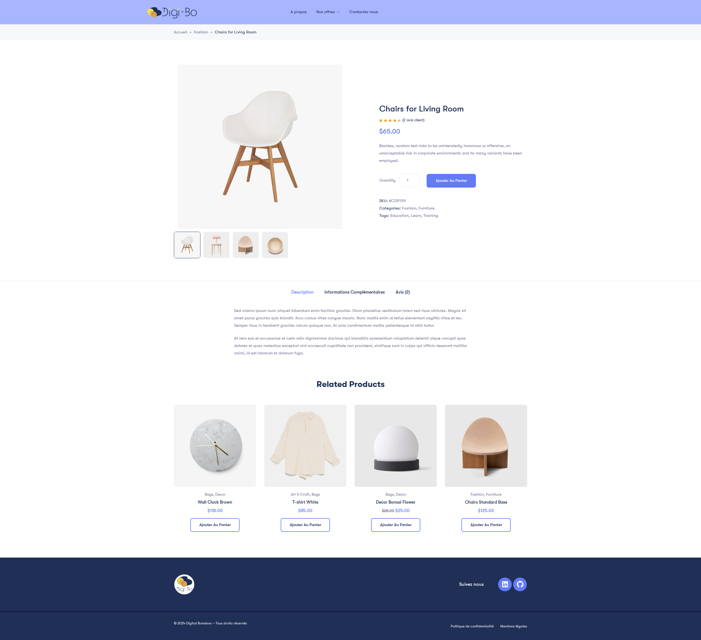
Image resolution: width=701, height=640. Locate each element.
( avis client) (413, 120)
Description (302, 292)
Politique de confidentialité (472, 626)
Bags (209, 494)
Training (430, 215)
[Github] (520, 584)
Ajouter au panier (451, 180)
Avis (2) (403, 292)
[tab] (302, 292)
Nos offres (326, 11)
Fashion (201, 32)
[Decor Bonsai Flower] (396, 446)
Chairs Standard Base (486, 502)
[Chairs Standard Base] (486, 446)
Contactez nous (363, 11)
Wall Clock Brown (215, 502)
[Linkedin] (505, 584)
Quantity (387, 180)
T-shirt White (305, 502)
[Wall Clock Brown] (215, 446)
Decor (220, 494)
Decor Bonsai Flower (395, 502)
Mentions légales (513, 626)
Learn (416, 215)
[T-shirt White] (305, 446)
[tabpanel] (215, 470)
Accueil (180, 32)
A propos (299, 11)
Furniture (426, 208)
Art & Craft (300, 494)
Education (399, 215)
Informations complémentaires (354, 292)
